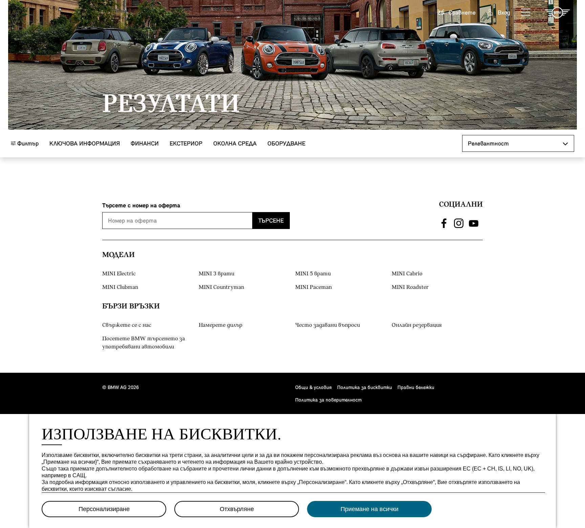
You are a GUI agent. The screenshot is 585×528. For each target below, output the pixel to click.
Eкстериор (186, 143)
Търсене (271, 220)
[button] (526, 12)
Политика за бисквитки (364, 387)
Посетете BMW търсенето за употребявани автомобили (143, 343)
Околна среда (235, 143)
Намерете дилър (220, 325)
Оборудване (286, 143)
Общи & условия (313, 387)
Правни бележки (415, 387)
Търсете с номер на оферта (141, 205)
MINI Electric (119, 274)
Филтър (27, 143)
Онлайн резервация (417, 325)
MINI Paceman (313, 287)
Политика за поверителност (328, 399)
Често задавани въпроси (327, 325)
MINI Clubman (120, 287)
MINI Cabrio (407, 274)
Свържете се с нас (126, 325)
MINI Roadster (410, 287)
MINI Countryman (221, 287)
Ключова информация (84, 143)
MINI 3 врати (216, 274)
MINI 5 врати (313, 274)
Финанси (145, 143)
